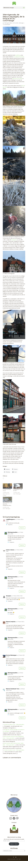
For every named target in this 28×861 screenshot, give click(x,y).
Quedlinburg (17, 55)
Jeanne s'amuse (10, 550)
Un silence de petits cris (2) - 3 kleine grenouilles (14, 750)
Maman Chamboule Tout (12, 688)
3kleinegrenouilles (8, 23)
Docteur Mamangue (11, 655)
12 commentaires (6, 24)
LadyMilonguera (10, 519)
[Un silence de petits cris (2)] (7, 486)
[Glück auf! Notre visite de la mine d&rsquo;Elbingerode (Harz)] (7, 499)
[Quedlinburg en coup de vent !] (18, 486)
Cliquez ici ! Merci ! (14, 844)
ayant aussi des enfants (17, 78)
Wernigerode (14, 239)
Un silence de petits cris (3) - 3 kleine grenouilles (14, 724)
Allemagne (21, 23)
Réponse (22, 527)
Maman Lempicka (10, 621)
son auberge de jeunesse (18, 56)
